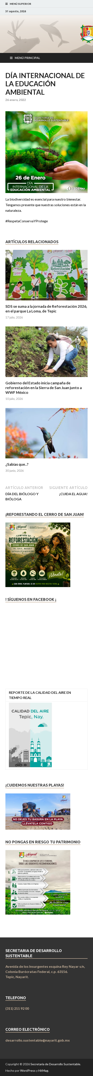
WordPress (27, 1070)
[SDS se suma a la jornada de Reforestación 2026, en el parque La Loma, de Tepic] (46, 301)
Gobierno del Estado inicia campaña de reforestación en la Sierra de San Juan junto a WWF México (43, 388)
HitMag (43, 1070)
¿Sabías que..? (17, 464)
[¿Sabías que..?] (46, 459)
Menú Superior (20, 3)
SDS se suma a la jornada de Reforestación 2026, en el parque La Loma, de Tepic (46, 308)
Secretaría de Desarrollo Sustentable (55, 1064)
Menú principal (27, 58)
